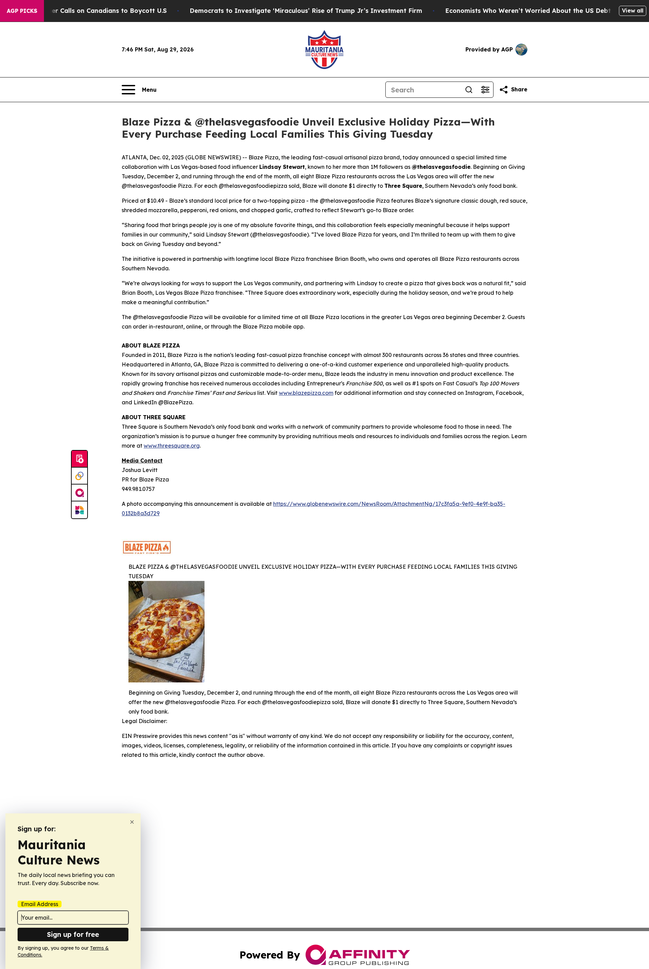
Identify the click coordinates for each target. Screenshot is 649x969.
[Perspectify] (79, 476)
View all (632, 10)
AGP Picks (22, 10)
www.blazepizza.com (306, 392)
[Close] (132, 822)
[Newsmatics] (79, 509)
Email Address (39, 904)
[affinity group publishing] (79, 492)
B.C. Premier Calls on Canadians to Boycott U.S (94, 11)
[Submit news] (79, 459)
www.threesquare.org (172, 445)
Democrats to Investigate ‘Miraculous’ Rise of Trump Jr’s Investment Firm (306, 11)
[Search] (469, 89)
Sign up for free (73, 934)
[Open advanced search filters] (485, 89)
